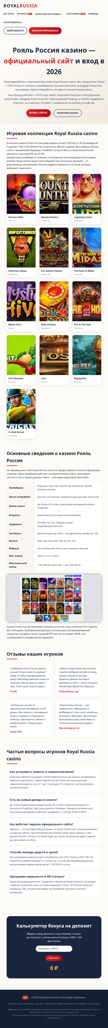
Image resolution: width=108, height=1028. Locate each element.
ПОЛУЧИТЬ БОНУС (67, 113)
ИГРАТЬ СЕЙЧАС (38, 112)
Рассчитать (54, 958)
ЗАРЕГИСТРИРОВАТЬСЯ (45, 30)
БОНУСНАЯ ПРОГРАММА (49, 14)
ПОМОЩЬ (93, 13)
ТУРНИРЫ (24, 13)
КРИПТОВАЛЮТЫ (12, 22)
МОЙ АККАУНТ (15, 30)
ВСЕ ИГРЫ (9, 13)
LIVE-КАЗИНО (75, 13)
